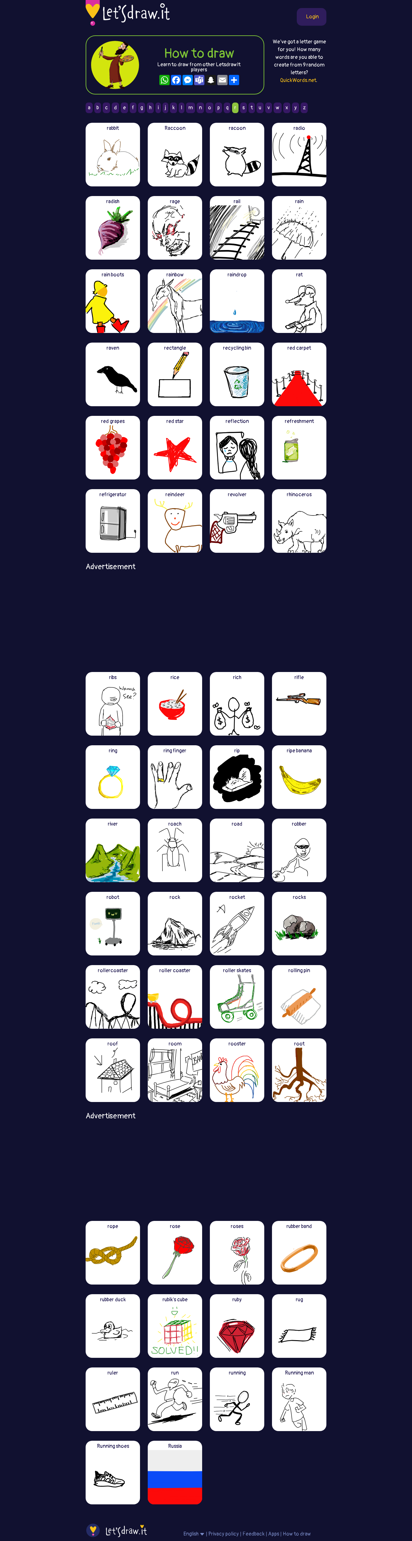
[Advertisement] (206, 619)
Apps (273, 1534)
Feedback (253, 1534)
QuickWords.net (298, 80)
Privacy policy (223, 1534)
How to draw (297, 1534)
